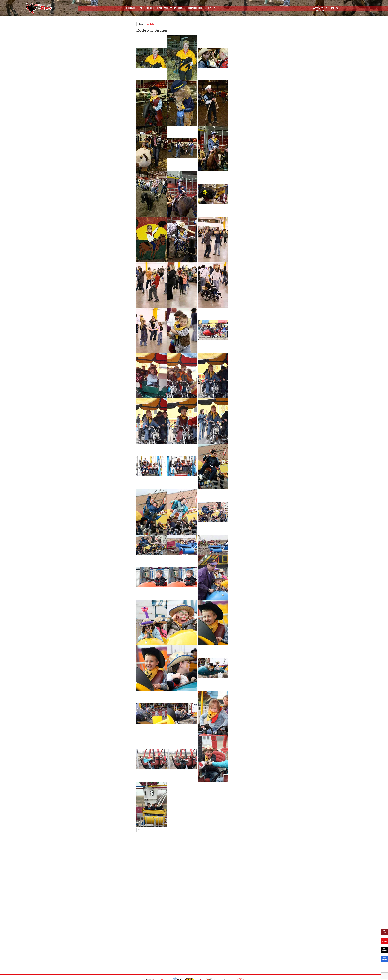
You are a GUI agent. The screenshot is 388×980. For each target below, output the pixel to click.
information (163, 8)
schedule (130, 8)
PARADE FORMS (384, 932)
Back (141, 24)
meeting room (195, 8)
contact (210, 8)
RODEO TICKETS (384, 941)
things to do (146, 8)
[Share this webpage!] (340, 7)
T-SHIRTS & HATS (384, 959)
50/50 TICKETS (384, 950)
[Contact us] (332, 7)
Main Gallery (151, 24)
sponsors (178, 8)
